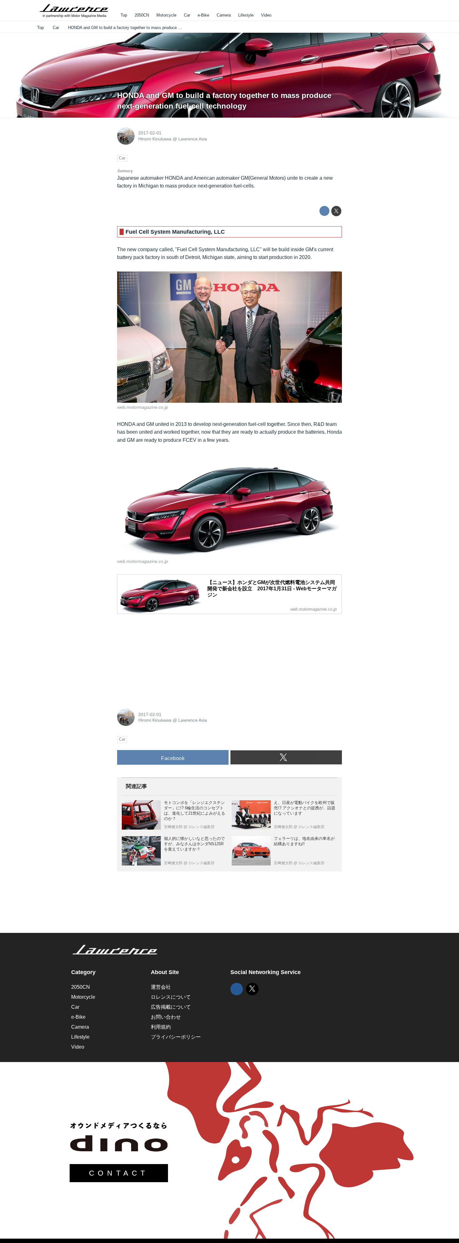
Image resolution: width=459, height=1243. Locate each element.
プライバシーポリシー (176, 1037)
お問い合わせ (166, 1017)
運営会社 (161, 987)
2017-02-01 (149, 132)
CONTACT (119, 1173)
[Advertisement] (164, 658)
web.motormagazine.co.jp (142, 407)
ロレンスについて (171, 997)
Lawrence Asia (192, 138)
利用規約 (161, 1027)
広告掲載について (171, 1007)
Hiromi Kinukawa (154, 138)
